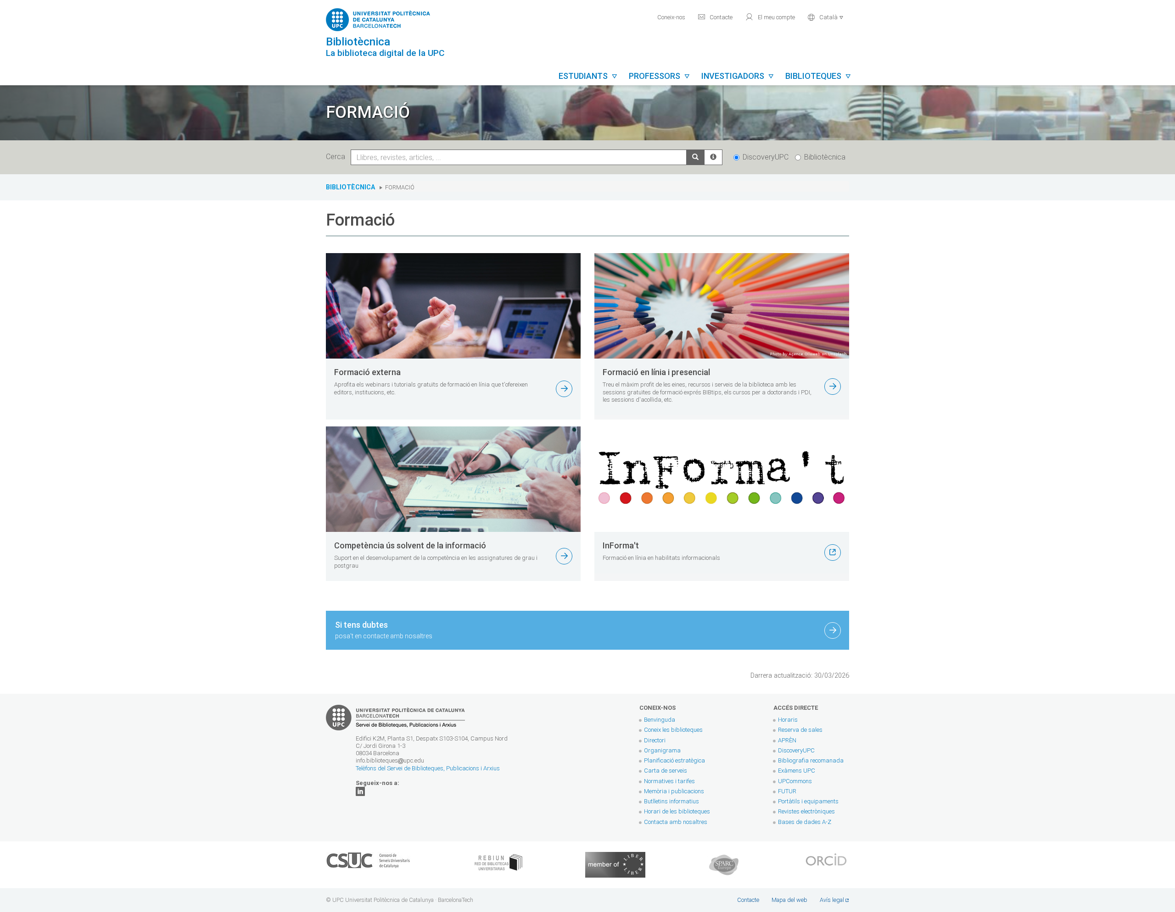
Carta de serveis (665, 770)
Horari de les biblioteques (677, 811)
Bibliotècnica (824, 157)
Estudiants (588, 76)
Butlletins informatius (671, 801)
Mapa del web (789, 899)
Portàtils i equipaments (808, 801)
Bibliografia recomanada (811, 760)
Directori (655, 740)
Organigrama (662, 750)
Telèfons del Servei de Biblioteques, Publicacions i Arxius (428, 768)
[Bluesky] (360, 791)
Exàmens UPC (796, 770)
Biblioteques (818, 76)
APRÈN (787, 740)
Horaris (788, 719)
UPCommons (795, 781)
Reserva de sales (800, 729)
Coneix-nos (671, 17)
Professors (659, 76)
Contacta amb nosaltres (675, 821)
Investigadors (737, 76)
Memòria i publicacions (674, 791)
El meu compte (770, 17)
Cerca (337, 156)
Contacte (715, 17)
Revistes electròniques (807, 811)
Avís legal (832, 899)
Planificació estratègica (674, 760)
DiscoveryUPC (766, 157)
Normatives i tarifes (669, 781)
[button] (825, 16)
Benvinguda (659, 719)
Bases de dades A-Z (804, 821)
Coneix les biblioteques (673, 729)
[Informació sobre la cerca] (713, 157)
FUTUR (787, 791)
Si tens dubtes (383, 630)
